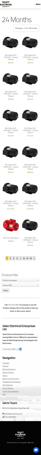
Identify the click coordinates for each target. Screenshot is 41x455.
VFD (4, 394)
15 (27, 258)
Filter (5, 290)
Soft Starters (8, 385)
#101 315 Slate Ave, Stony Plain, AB (16, 408)
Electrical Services (9, 369)
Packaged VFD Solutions (12, 382)
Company (6, 363)
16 (31, 258)
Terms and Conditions (10, 391)
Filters (5, 375)
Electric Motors (8, 372)
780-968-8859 (13, 304)
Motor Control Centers (11, 378)
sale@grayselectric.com (13, 413)
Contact (5, 366)
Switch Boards (8, 388)
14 (24, 258)
